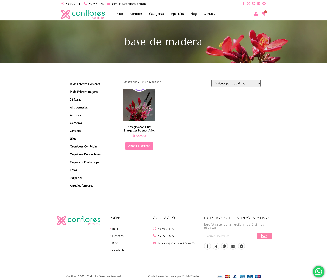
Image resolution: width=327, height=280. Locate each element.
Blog (194, 14)
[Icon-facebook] (243, 3)
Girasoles (75, 131)
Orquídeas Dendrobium (85, 154)
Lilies (73, 139)
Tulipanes (76, 178)
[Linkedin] (259, 3)
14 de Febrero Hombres (85, 84)
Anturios (75, 115)
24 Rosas (75, 99)
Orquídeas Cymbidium (84, 146)
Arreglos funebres (81, 185)
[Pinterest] (253, 3)
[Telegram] (264, 3)
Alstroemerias (79, 107)
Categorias (156, 14)
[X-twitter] (248, 3)
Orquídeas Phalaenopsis (85, 162)
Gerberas (76, 123)
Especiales (177, 14)
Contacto (210, 14)
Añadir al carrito (139, 146)
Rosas (73, 170)
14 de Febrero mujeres (84, 92)
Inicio (119, 14)
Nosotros (136, 14)
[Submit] (264, 236)
